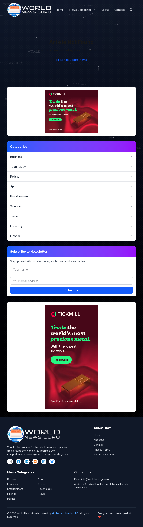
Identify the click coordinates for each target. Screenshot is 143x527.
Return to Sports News (71, 60)
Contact (119, 9)
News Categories (80, 9)
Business (12, 479)
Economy (12, 484)
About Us (99, 439)
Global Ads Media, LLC (65, 513)
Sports (42, 479)
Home (60, 9)
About (105, 9)
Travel (41, 493)
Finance (11, 493)
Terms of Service (104, 454)
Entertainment (15, 488)
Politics (11, 498)
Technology (45, 488)
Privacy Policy (102, 449)
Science (42, 484)
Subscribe (71, 290)
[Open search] (131, 9)
